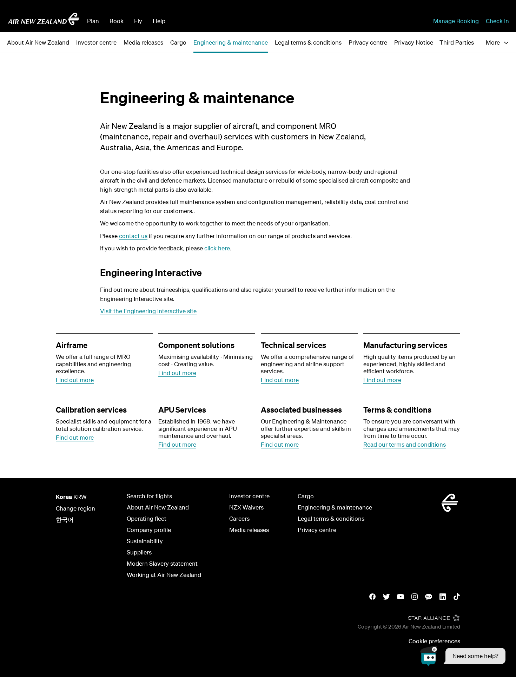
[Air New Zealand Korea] (43, 19)
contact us (133, 235)
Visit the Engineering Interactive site (148, 311)
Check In (497, 21)
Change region (75, 508)
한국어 (65, 519)
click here (217, 248)
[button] (463, 656)
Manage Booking (456, 21)
